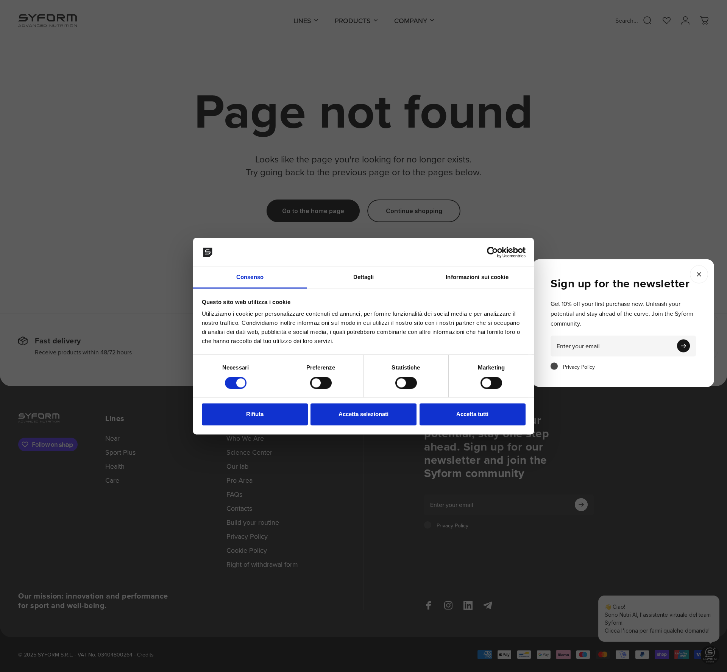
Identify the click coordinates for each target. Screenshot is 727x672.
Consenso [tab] (250, 277)
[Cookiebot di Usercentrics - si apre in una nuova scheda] (492, 252)
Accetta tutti (472, 414)
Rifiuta (255, 414)
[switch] (321, 383)
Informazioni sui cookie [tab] (477, 277)
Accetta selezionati (363, 414)
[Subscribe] (683, 346)
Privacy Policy (579, 367)
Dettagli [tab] (363, 277)
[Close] (699, 274)
